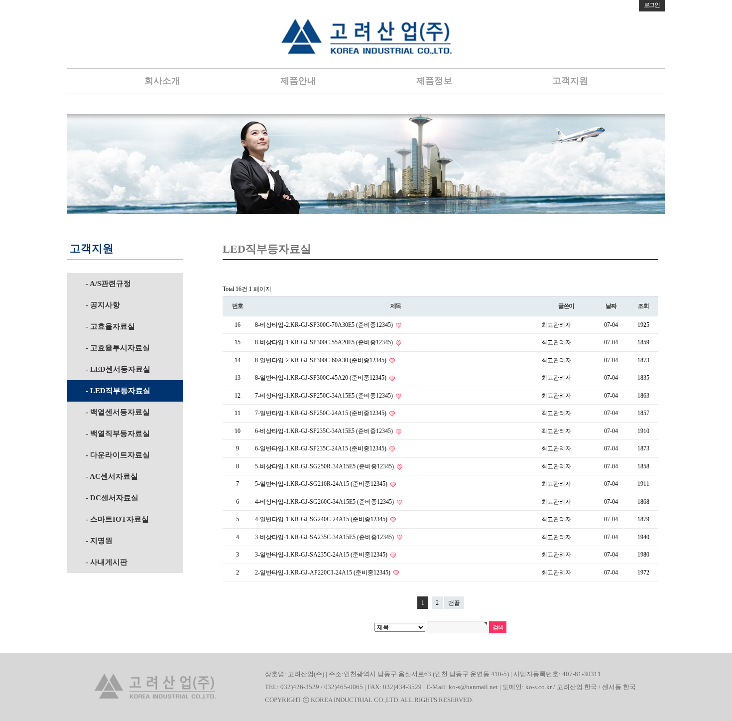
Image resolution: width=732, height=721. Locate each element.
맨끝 (454, 602)
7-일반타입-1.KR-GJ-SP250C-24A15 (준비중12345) (321, 413)
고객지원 (570, 81)
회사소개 (162, 81)
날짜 (611, 306)
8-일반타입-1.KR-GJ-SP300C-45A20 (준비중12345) (321, 377)
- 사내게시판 (106, 562)
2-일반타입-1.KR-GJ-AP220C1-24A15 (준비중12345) (323, 572)
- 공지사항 (103, 305)
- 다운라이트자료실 (118, 455)
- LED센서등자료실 (118, 369)
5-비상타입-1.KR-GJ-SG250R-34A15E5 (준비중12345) (325, 466)
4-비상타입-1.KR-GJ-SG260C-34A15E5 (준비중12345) (325, 501)
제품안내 (298, 81)
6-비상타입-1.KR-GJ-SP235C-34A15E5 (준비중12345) (324, 431)
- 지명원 (99, 541)
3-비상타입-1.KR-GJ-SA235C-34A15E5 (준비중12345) (325, 537)
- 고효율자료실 (110, 326)
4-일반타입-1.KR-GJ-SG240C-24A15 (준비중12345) (322, 519)
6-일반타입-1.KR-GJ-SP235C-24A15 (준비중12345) (321, 448)
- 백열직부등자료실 (118, 433)
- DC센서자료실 (112, 498)
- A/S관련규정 (108, 284)
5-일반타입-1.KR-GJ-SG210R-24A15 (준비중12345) (322, 483)
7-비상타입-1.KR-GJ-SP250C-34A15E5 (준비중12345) (324, 395)
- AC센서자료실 (112, 476)
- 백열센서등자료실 (118, 412)
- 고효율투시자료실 (118, 348)
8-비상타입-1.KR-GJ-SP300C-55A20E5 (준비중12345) (324, 342)
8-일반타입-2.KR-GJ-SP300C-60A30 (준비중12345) (321, 360)
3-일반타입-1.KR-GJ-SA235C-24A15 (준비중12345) (322, 554)
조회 (643, 306)
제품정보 (434, 81)
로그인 (652, 4)
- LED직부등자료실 (118, 391)
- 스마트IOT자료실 (117, 519)
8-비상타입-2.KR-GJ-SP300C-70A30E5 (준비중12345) (324, 324)
